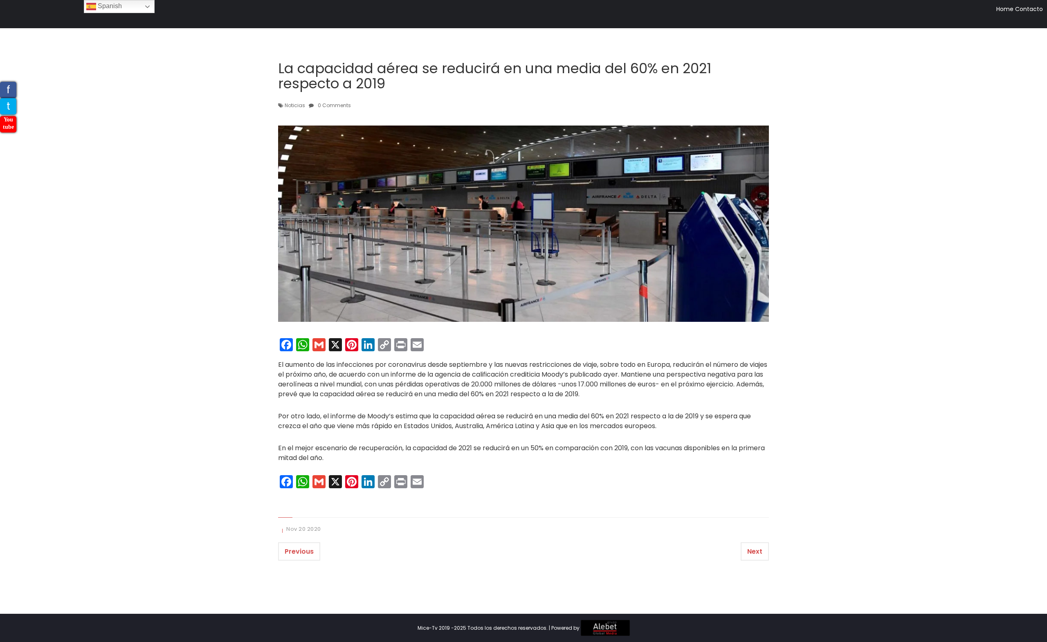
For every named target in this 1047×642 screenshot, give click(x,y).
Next (754, 551)
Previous (299, 551)
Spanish (109, 5)
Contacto (1029, 9)
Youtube (8, 123)
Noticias (295, 105)
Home (1004, 9)
